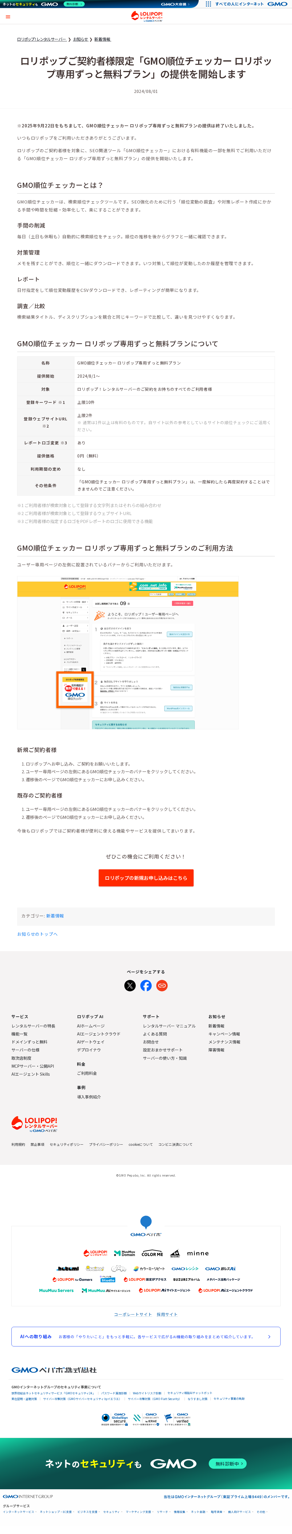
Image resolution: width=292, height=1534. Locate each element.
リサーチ (162, 1512)
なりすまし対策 (198, 1399)
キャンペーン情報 (224, 1034)
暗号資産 (216, 1512)
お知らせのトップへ (37, 934)
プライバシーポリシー (106, 1144)
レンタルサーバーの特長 (33, 1026)
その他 (261, 1512)
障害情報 (216, 1050)
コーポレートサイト (133, 1314)
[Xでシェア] (130, 984)
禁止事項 (37, 1144)
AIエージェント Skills (30, 1074)
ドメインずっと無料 (29, 1042)
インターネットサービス (18, 1512)
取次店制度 (21, 1058)
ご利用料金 (87, 1073)
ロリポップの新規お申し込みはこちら (146, 877)
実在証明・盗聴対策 (24, 1399)
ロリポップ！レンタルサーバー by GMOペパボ (147, 16)
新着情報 (55, 916)
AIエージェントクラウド (99, 1034)
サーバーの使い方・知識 (165, 1058)
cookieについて (141, 1144)
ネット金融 (198, 1512)
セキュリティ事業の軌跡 (229, 1398)
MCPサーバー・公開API (32, 1066)
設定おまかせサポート (163, 1050)
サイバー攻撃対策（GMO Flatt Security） (155, 1399)
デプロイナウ (89, 1050)
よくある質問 (155, 1034)
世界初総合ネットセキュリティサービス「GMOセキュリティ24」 (53, 1393)
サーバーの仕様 (25, 1050)
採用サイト (167, 1314)
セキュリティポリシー (67, 1144)
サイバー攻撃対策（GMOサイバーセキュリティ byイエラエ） (82, 1399)
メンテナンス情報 (224, 1042)
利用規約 (18, 1144)
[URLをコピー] (162, 984)
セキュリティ (111, 1512)
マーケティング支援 (138, 1512)
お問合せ (151, 1042)
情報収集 (179, 1512)
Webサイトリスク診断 (147, 1393)
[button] (8, 16)
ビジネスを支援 (88, 1512)
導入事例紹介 (89, 1097)
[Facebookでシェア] (146, 984)
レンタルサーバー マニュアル (169, 1026)
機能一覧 (19, 1034)
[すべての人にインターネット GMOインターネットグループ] (252, 4)
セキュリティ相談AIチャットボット (189, 1393)
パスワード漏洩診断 (114, 1393)
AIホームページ (91, 1026)
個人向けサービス (239, 1512)
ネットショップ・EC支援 (56, 1512)
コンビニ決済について (175, 1144)
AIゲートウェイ (91, 1042)
